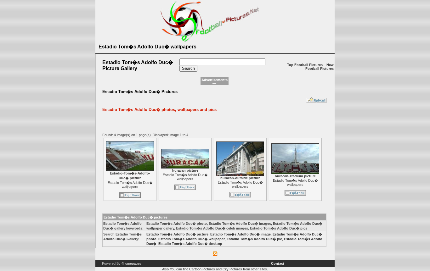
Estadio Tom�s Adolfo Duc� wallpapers (130, 185)
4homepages (131, 263)
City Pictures (232, 269)
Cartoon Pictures (202, 269)
